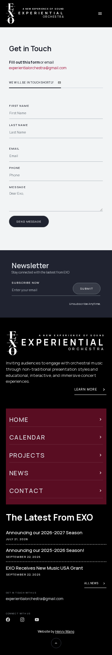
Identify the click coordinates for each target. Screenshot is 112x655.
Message (17, 187)
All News (91, 583)
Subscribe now (26, 282)
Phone (15, 167)
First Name (19, 105)
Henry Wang (64, 631)
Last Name (18, 125)
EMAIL (14, 148)
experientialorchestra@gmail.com (38, 67)
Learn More (85, 389)
